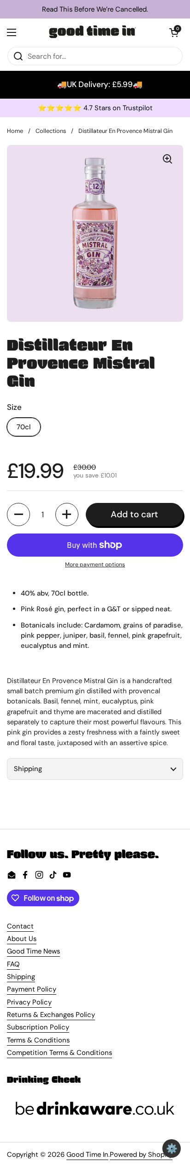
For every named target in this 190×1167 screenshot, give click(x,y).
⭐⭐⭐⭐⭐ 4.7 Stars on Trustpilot (95, 108)
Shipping (21, 976)
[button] (174, 32)
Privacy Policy (29, 1002)
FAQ (13, 964)
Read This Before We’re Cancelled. (95, 9)
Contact (20, 926)
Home (15, 131)
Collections (51, 131)
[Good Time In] (93, 32)
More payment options (95, 564)
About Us (21, 938)
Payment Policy (31, 989)
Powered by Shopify (141, 1154)
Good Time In (87, 1154)
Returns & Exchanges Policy (51, 1014)
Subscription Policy (38, 1027)
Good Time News (33, 951)
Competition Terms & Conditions (59, 1052)
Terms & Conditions (38, 1040)
